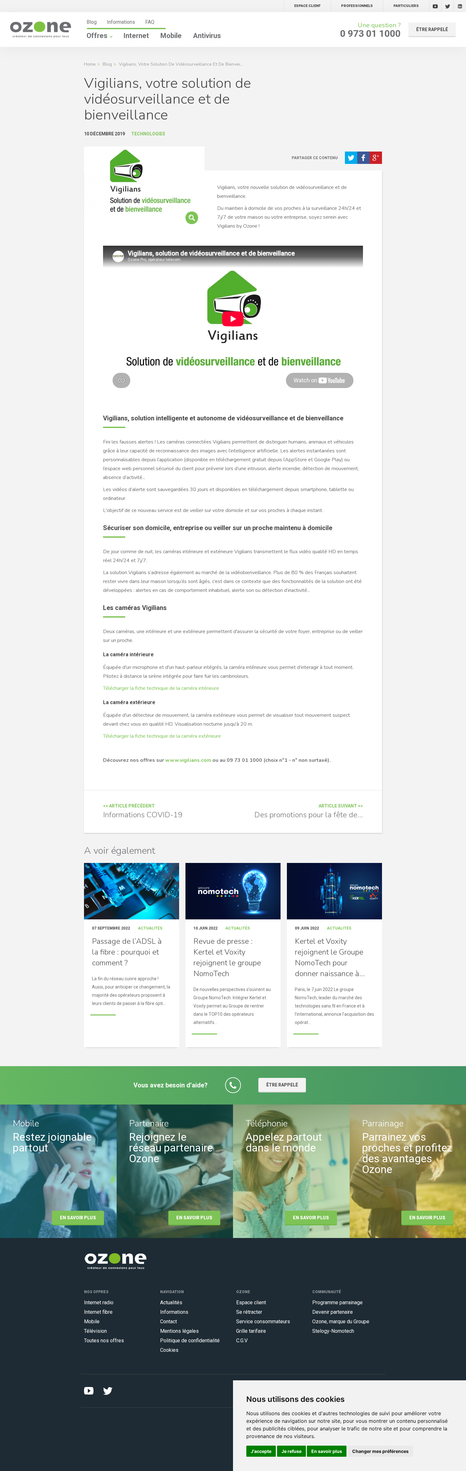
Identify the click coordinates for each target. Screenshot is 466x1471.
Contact (168, 1322)
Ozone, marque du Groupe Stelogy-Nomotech (340, 1326)
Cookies (169, 1350)
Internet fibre (98, 1312)
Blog (92, 22)
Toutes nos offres (104, 1341)
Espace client (251, 1302)
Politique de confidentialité (190, 1341)
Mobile (171, 36)
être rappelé (432, 29)
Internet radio (98, 1302)
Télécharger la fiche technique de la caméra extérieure (162, 736)
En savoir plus (78, 1217)
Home (90, 64)
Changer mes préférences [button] (380, 1451)
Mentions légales (179, 1331)
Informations (121, 22)
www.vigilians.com (188, 760)
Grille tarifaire (251, 1331)
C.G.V (242, 1341)
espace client (307, 6)
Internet (136, 36)
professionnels (357, 6)
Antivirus (207, 36)
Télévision (95, 1331)
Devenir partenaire (332, 1312)
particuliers (406, 6)
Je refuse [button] (291, 1451)
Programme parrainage (337, 1302)
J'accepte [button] (261, 1451)
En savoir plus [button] (326, 1451)
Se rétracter (249, 1312)
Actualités (171, 1302)
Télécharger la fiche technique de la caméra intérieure (161, 688)
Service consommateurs (263, 1322)
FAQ (149, 22)
